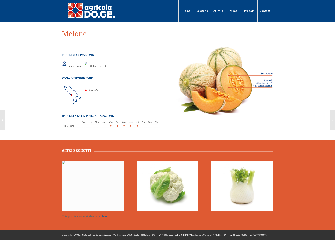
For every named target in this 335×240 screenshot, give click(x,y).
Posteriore (268, 180)
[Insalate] (332, 120)
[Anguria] (2, 120)
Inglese (102, 216)
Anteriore (67, 180)
